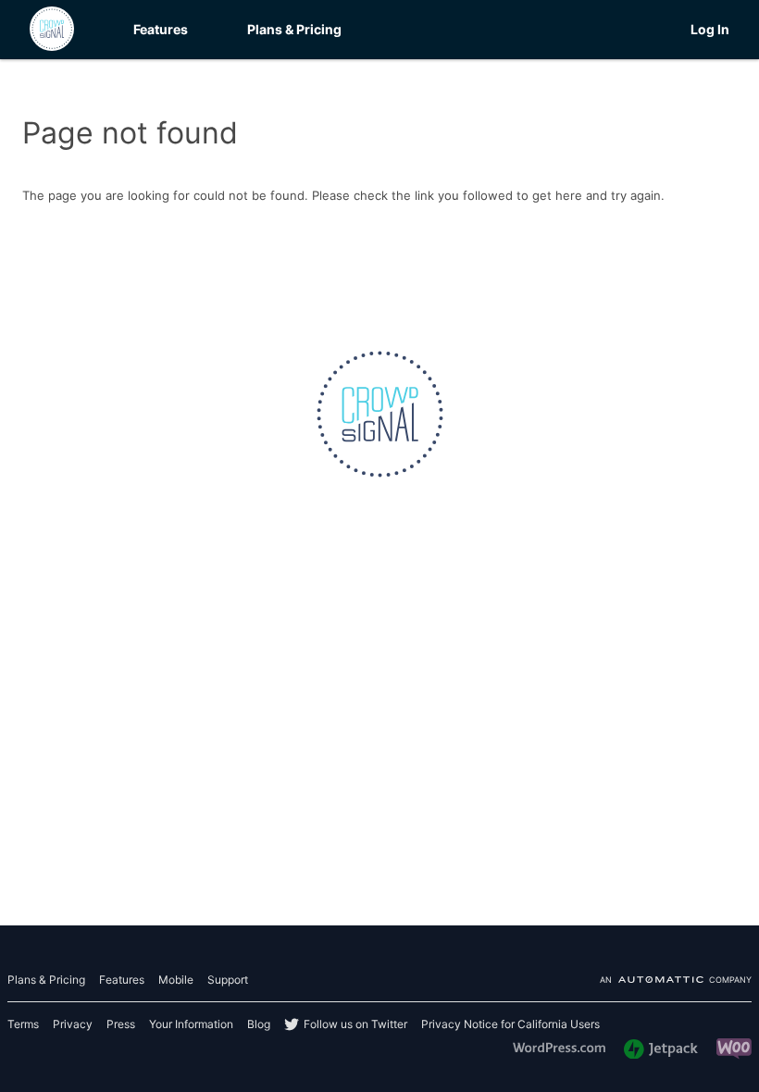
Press (120, 1024)
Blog (258, 1024)
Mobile (175, 980)
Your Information (191, 1024)
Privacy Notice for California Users (510, 1024)
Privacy (73, 1024)
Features (160, 29)
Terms (23, 1024)
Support (227, 980)
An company (676, 980)
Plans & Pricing (294, 29)
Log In (710, 29)
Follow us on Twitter (355, 1024)
